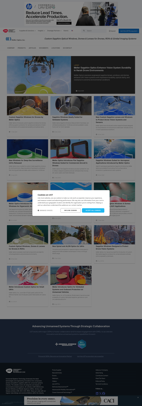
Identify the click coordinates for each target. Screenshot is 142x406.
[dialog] (71, 203)
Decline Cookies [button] (70, 210)
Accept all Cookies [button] (93, 210)
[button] (45, 210)
